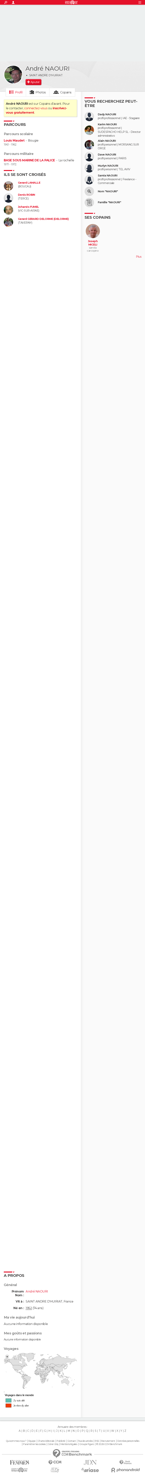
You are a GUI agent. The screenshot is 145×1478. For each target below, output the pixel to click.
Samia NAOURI (107, 175)
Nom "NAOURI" (108, 191)
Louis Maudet (14, 140)
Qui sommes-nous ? (16, 1441)
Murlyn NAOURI (108, 165)
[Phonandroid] (125, 1470)
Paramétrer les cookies (34, 1444)
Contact (72, 1441)
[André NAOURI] (13, 74)
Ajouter (35, 82)
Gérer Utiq (53, 1444)
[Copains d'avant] (19, 1470)
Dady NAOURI (107, 114)
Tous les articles (85, 1441)
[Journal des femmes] (19, 1462)
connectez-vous (35, 108)
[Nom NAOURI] (89, 191)
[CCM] (54, 1462)
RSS (97, 1441)
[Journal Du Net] (90, 1462)
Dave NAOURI (107, 154)
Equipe (32, 1441)
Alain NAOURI (107, 140)
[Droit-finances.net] (125, 1462)
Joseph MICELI (93, 243)
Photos (40, 92)
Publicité (61, 1441)
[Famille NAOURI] (89, 202)
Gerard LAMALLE (29, 182)
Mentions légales (68, 1444)
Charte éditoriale (46, 1441)
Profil (19, 92)
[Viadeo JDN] (54, 1470)
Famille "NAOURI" (109, 202)
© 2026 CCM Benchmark (109, 1444)
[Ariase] (90, 1470)
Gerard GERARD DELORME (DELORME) (43, 219)
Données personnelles (128, 1441)
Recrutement (108, 1441)
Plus (138, 256)
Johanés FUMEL (28, 207)
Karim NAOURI (107, 124)
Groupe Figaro (86, 1444)
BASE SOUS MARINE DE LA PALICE (29, 160)
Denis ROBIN (26, 194)
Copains (65, 92)
